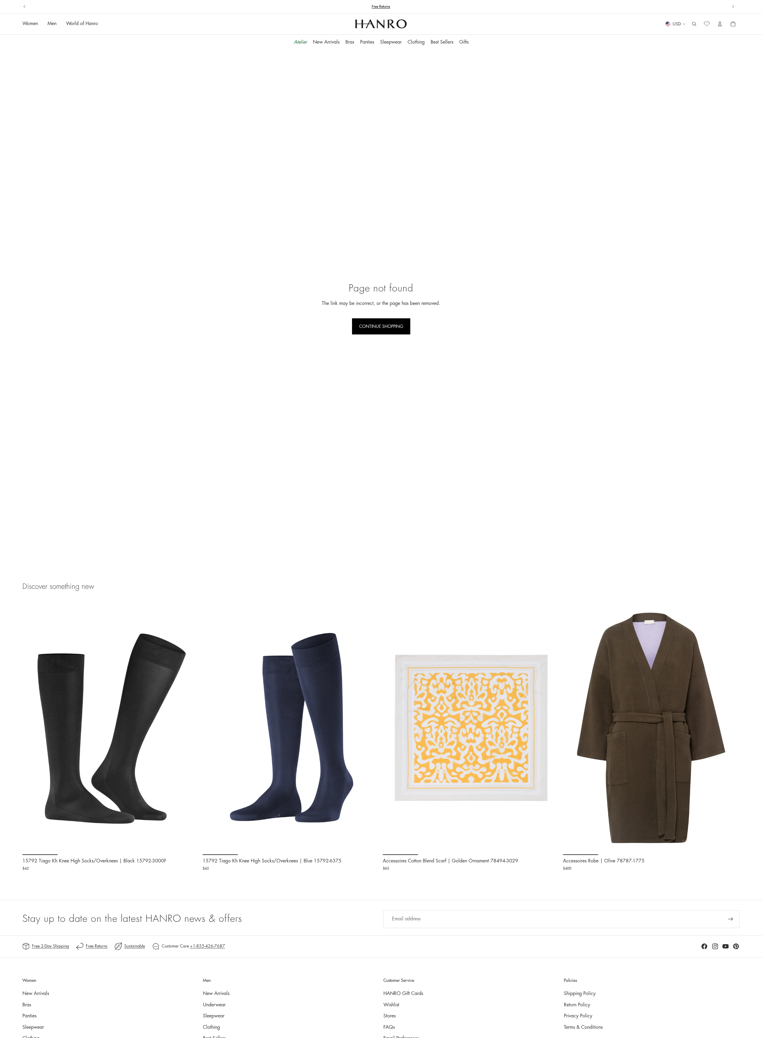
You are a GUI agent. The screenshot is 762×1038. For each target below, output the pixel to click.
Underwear (214, 1004)
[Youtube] (725, 946)
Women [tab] (30, 24)
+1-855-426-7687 (207, 946)
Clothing (211, 1027)
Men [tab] (52, 24)
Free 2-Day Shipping (50, 946)
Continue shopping (381, 326)
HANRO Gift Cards (403, 993)
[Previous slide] (24, 6)
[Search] (694, 24)
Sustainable (134, 946)
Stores (389, 1016)
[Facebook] (704, 946)
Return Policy (577, 1004)
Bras (26, 1004)
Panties (29, 1016)
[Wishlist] (706, 24)
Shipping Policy (580, 993)
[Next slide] (733, 6)
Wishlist (391, 1004)
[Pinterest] (736, 946)
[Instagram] (715, 946)
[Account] (719, 24)
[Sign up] (730, 919)
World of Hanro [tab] (82, 24)
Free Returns (97, 946)
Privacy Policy (578, 1016)
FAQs (389, 1027)
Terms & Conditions (583, 1027)
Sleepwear (33, 1027)
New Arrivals (35, 993)
